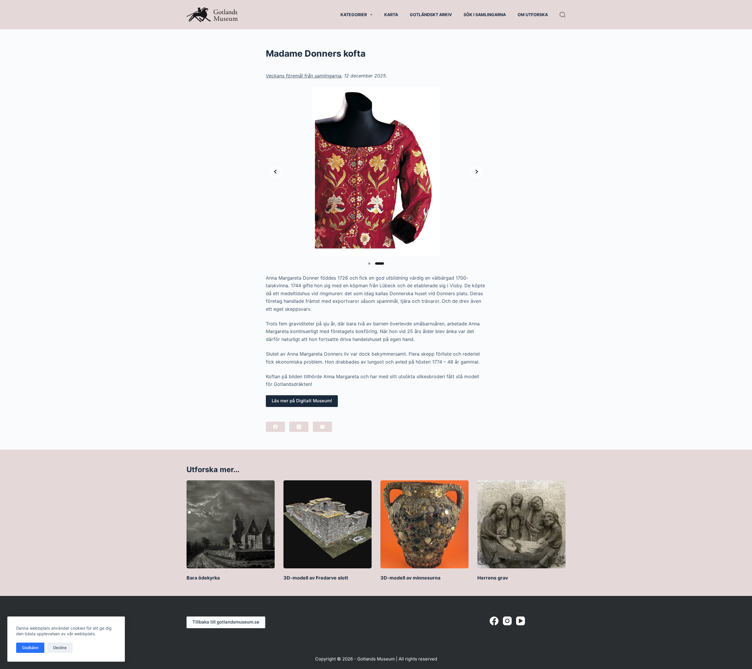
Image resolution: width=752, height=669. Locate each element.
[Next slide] (477, 172)
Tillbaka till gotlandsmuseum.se (225, 622)
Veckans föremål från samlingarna (303, 76)
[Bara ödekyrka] (231, 524)
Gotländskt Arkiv (431, 14)
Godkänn (30, 647)
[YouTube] (520, 620)
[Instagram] (507, 620)
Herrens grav (492, 578)
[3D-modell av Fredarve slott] (327, 524)
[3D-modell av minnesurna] (424, 524)
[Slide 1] (369, 263)
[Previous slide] (275, 172)
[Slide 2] (379, 263)
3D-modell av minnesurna (410, 578)
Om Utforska (533, 14)
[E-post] (322, 427)
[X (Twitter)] (298, 427)
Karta (391, 14)
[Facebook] (275, 427)
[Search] (562, 15)
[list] (376, 171)
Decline (60, 647)
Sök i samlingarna (485, 14)
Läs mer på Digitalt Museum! (302, 400)
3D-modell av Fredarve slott (315, 578)
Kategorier (353, 14)
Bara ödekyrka (203, 578)
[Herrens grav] (521, 524)
